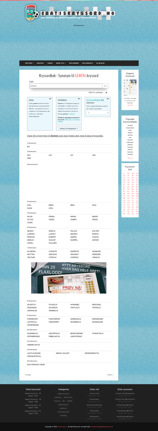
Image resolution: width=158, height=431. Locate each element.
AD (124, 175)
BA (128, 187)
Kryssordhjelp (87, 63)
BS (128, 193)
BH (133, 189)
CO (128, 202)
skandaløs (97, 322)
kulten (95, 231)
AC (137, 173)
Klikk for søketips (96, 92)
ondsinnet (54, 322)
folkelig (53, 305)
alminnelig (32, 333)
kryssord (57, 401)
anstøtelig (54, 333)
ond (29, 158)
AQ (124, 182)
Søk (105, 86)
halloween (58, 397)
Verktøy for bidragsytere (68, 128)
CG (124, 200)
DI (136, 209)
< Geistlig (27, 375)
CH (128, 200)
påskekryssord (63, 404)
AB (133, 173)
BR (124, 193)
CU (128, 205)
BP (137, 191)
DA (133, 207)
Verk (130, 137)
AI (128, 178)
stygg (30, 220)
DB (137, 207)
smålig (30, 240)
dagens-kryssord (63, 393)
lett (64, 401)
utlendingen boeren (125, 405)
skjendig (53, 308)
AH (124, 178)
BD (133, 187)
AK (133, 178)
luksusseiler (94, 416)
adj (29, 155)
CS (124, 205)
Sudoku (50, 63)
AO (133, 180)
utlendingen (94, 399)
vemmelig (53, 311)
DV (137, 214)
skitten (31, 254)
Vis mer (130, 158)
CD (133, 198)
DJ (124, 211)
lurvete (53, 251)
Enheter (130, 149)
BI (136, 189)
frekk (52, 217)
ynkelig (96, 257)
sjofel (95, 237)
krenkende (97, 319)
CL (137, 200)
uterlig (52, 257)
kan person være (36, 365)
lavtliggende (34, 353)
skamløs (96, 251)
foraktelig (97, 333)
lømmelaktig (33, 345)
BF (124, 189)
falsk (30, 217)
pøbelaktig (54, 336)
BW (137, 193)
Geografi (130, 125)
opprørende (33, 336)
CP (133, 202)
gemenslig (75, 319)
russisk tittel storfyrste (125, 399)
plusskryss (63, 408)
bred (51, 205)
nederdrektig (92, 353)
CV (133, 205)
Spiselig (130, 135)
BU (133, 193)
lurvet (52, 234)
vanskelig (63, 415)
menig (95, 217)
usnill (30, 243)
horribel (75, 305)
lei (71, 155)
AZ (124, 187)
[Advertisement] (79, 42)
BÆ (137, 196)
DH (133, 209)
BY (124, 196)
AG (137, 175)
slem (29, 208)
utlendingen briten (125, 411)
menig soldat (62, 353)
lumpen (31, 234)
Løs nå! (130, 105)
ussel (30, 223)
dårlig (52, 231)
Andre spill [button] (60, 63)
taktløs (31, 257)
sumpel (74, 240)
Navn (130, 130)
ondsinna (32, 308)
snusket (74, 254)
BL (128, 191)
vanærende (33, 325)
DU (133, 214)
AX (133, 184)
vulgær (53, 243)
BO (133, 191)
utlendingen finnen (125, 416)
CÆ (128, 207)
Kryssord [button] (28, 63)
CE (137, 198)
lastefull (32, 322)
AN (128, 180)
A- (124, 173)
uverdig (74, 257)
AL (137, 178)
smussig (53, 254)
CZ (124, 207)
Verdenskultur (130, 128)
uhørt (73, 220)
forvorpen (54, 319)
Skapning (130, 152)
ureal (95, 220)
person (31, 237)
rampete (74, 251)
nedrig (73, 234)
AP (137, 180)
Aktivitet (130, 132)
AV (128, 184)
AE (128, 175)
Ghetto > (110, 375)
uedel (52, 220)
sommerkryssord (63, 412)
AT (137, 182)
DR (124, 214)
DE (128, 209)
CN (124, 202)
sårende (96, 254)
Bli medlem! (101, 63)
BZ (128, 196)
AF (133, 175)
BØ (124, 198)
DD (124, 209)
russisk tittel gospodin (125, 393)
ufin (51, 208)
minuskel (96, 305)
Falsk (67, 120)
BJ (124, 191)
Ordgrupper (130, 142)
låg (94, 155)
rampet (60, 121)
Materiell (130, 144)
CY (137, 205)
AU (124, 184)
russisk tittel (94, 393)
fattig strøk (94, 411)
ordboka (72, 114)
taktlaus (74, 308)
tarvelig (96, 308)
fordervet (32, 319)
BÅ (133, 196)
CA (128, 198)
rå (73, 120)
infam (73, 217)
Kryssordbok (74, 63)
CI (132, 200)
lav (71, 120)
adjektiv (31, 305)
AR (128, 182)
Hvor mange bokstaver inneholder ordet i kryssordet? (97, 107)
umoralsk (32, 311)
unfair (95, 240)
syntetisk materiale (94, 405)
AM (124, 180)
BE (137, 187)
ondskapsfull (34, 356)
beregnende (76, 333)
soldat (52, 240)
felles (73, 231)
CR (137, 202)
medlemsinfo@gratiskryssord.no (102, 426)
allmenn (31, 251)
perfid (95, 234)
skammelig (75, 322)
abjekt (30, 231)
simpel (77, 120)
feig (94, 205)
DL (133, 211)
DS (128, 214)
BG (128, 189)
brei (72, 205)
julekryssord (68, 397)
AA (128, 173)
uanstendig (76, 336)
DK (128, 211)
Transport (130, 147)
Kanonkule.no (62, 426)
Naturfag (130, 154)
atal (29, 205)
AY (137, 184)
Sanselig (130, 140)
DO (137, 211)
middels (69, 401)
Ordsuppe (40, 63)
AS (133, 182)
